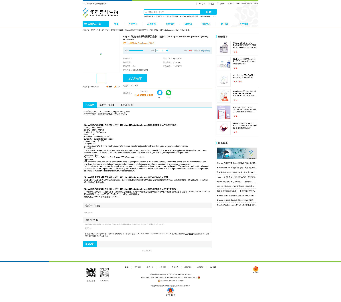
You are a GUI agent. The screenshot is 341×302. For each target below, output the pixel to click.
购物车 (222, 4)
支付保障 (162, 267)
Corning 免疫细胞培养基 (189, 16)
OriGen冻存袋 (205, 16)
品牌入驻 (187, 267)
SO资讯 (188, 24)
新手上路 (150, 267)
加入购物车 (135, 78)
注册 (212, 4)
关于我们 (225, 24)
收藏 (110, 87)
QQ (186, 234)
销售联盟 (200, 267)
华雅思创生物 (148, 16)
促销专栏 (170, 24)
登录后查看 (205, 51)
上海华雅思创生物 (171, 16)
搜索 (208, 12)
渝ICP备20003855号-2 (183, 274)
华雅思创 (159, 16)
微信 (191, 234)
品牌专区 (151, 24)
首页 (116, 24)
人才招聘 (243, 24)
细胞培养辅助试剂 (117, 30)
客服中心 (206, 24)
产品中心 (133, 24)
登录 (203, 4)
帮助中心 (175, 267)
